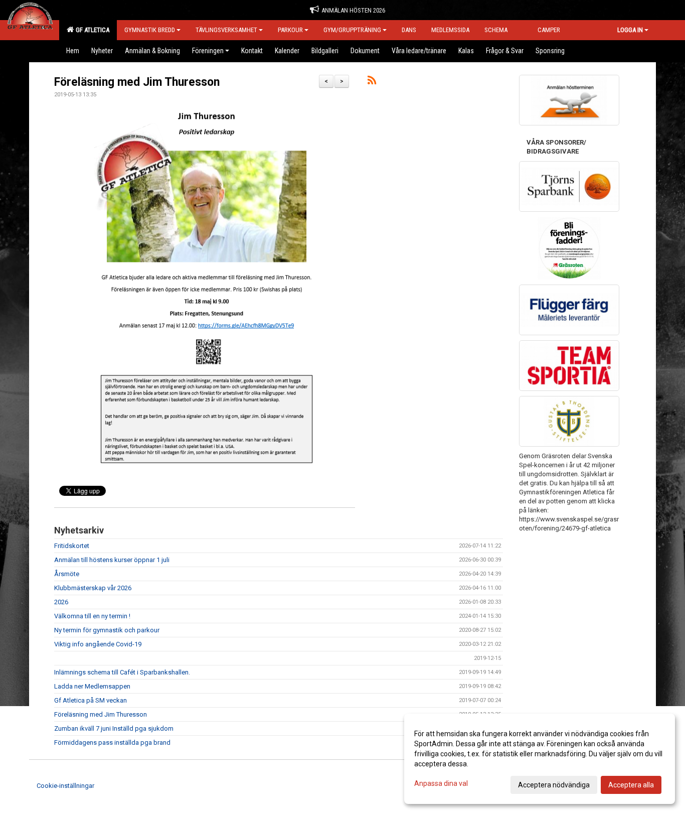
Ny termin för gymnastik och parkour (106, 630)
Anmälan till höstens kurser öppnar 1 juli (111, 560)
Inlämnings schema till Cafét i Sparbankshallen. (122, 672)
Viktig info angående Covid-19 (97, 644)
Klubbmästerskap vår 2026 (92, 588)
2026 (61, 602)
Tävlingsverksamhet (226, 30)
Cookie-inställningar (65, 785)
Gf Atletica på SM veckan (90, 700)
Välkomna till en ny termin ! (92, 616)
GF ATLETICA (91, 30)
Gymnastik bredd (149, 30)
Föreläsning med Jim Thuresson (137, 82)
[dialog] (539, 759)
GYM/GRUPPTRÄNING (352, 30)
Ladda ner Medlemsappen (92, 686)
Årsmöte (66, 574)
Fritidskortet (71, 546)
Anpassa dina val (441, 783)
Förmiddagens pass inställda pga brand (112, 742)
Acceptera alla (631, 785)
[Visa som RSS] (372, 82)
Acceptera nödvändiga (554, 785)
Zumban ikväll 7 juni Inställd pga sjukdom (114, 728)
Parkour (290, 30)
